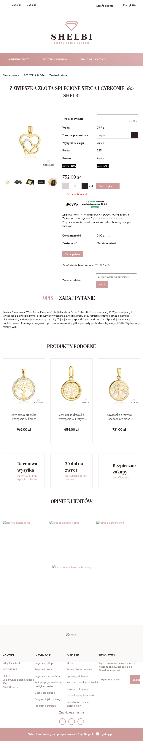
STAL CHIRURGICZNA (93, 59)
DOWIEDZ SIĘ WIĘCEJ (110, 218)
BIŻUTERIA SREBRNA (55, 59)
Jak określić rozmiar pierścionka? (78, 703)
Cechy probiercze (45, 692)
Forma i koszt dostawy (79, 669)
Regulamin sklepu (44, 663)
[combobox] (117, 135)
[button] (8, 655)
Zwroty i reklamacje (78, 689)
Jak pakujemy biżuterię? (80, 695)
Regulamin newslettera (47, 676)
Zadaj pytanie (72, 254)
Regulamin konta (44, 669)
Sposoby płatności (77, 676)
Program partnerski (45, 705)
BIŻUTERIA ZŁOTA (19, 59)
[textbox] (117, 118)
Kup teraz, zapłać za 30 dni (82, 682)
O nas (70, 663)
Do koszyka (105, 186)
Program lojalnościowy (47, 699)
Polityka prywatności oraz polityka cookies (49, 684)
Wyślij (102, 284)
